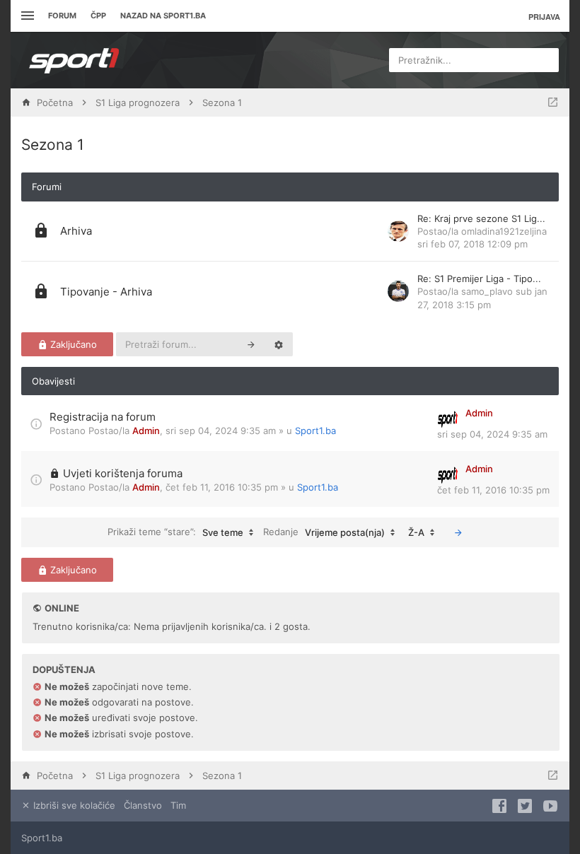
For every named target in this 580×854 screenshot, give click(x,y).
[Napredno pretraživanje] (279, 344)
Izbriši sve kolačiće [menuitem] (72, 805)
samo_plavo (487, 291)
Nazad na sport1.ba (163, 16)
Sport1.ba (315, 430)
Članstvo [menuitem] (143, 805)
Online (62, 608)
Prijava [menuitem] (544, 16)
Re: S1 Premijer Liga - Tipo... (479, 278)
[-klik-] (458, 532)
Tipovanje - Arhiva (106, 291)
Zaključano (72, 344)
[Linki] (26, 16)
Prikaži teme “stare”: (175, 532)
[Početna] (74, 60)
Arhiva (76, 231)
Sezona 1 (52, 144)
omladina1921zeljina (504, 231)
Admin (146, 430)
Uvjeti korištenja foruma (122, 473)
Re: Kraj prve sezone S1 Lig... (481, 218)
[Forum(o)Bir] (552, 102)
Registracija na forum (103, 416)
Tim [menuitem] (178, 805)
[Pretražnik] (251, 344)
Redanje (324, 532)
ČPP (98, 16)
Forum (62, 16)
